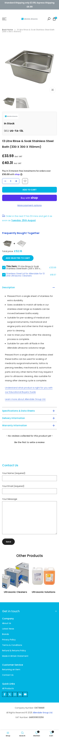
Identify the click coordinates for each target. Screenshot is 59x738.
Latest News (8, 628)
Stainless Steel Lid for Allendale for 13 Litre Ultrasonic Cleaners (25, 274)
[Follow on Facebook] (4, 694)
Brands (5, 634)
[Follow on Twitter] (9, 694)
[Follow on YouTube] (25, 694)
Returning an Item (11, 669)
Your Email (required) (13, 486)
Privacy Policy (9, 639)
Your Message (9, 498)
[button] (29, 442)
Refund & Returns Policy (14, 650)
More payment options (29, 205)
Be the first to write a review (29, 442)
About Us (6, 623)
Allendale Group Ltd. (43, 712)
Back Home (7, 30)
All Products (8, 688)
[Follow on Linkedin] (20, 694)
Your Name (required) (13, 473)
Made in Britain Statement (15, 656)
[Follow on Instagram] (14, 694)
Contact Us (7, 675)
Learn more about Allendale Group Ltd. (25, 399)
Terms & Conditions (12, 645)
